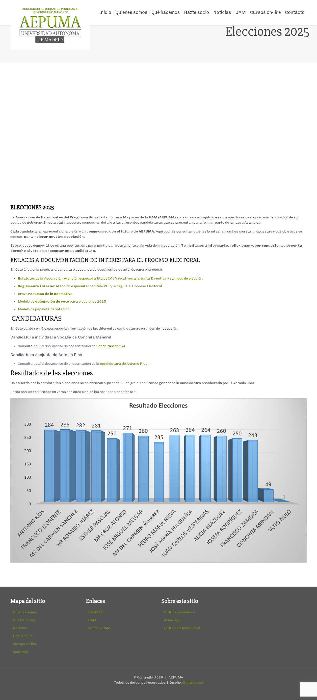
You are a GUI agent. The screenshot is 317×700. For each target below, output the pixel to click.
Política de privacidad (182, 628)
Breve (45, 294)
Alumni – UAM (99, 628)
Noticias (20, 628)
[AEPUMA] (50, 25)
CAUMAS (95, 612)
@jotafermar (193, 682)
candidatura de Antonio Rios (124, 364)
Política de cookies (179, 612)
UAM (92, 620)
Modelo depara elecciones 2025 (62, 301)
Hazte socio (22, 636)
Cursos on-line (25, 644)
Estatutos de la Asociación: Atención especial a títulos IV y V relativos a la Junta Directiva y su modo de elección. (110, 278)
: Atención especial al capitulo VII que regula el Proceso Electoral (90, 286)
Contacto (20, 652)
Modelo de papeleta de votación (44, 309)
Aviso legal (173, 620)
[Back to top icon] (293, 690)
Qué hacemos (24, 620)
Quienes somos (25, 612)
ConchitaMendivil (110, 346)
